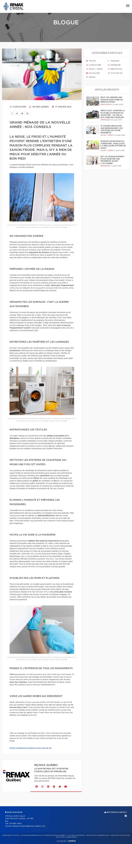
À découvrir (19, 107)
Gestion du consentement (66, 837)
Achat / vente (95, 69)
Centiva (71, 841)
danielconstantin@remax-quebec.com (29, 826)
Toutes (92, 61)
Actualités (94, 73)
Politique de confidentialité (97, 835)
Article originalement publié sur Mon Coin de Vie (31, 748)
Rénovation (116, 69)
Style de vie (116, 73)
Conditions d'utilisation (120, 835)
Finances (114, 61)
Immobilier (115, 65)
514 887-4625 (16, 823)
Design (91, 77)
